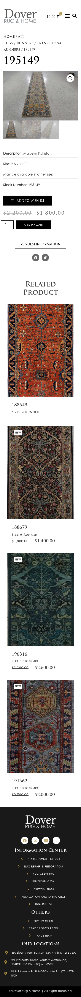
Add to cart (33, 225)
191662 (19, 781)
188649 (19, 405)
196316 (19, 654)
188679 (19, 527)
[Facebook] (24, 840)
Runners (24, 43)
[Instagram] (56, 840)
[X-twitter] (35, 840)
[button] (67, 16)
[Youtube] (45, 840)
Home (9, 37)
